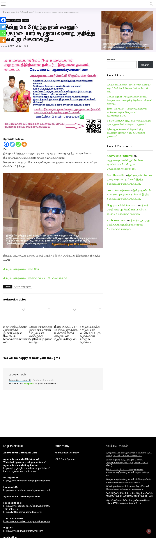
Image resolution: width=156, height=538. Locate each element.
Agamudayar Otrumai (120, 156)
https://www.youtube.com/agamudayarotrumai (27, 521)
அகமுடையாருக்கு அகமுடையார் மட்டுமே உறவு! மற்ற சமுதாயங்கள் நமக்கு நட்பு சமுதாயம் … (90, 334)
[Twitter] (12, 144)
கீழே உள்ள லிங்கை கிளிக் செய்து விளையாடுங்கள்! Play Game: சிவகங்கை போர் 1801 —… (128, 501)
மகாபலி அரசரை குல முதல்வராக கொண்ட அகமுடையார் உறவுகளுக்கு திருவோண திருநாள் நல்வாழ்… (40, 334)
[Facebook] (6, 144)
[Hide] (1, 46)
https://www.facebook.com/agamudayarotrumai (28, 506)
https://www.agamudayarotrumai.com (23, 530)
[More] (24, 144)
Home (6, 12)
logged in (29, 383)
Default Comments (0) (20, 380)
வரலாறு (25, 20)
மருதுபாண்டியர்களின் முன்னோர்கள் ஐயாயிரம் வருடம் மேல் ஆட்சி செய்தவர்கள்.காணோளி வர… (16, 334)
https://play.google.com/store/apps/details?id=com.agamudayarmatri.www (26, 470)
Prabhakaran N (116, 220)
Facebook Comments (43, 380)
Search (111, 59)
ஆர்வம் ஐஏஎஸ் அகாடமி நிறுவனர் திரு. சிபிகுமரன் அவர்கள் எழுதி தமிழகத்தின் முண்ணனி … (126, 133)
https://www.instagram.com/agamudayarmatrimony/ (30, 480)
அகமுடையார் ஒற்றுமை (12, 20)
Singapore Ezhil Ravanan (121, 205)
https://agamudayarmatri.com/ (29, 462)
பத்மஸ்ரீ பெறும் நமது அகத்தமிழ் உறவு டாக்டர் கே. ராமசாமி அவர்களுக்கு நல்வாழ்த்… (127, 210)
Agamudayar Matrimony (67, 452)
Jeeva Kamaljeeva (118, 190)
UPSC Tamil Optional (65, 459)
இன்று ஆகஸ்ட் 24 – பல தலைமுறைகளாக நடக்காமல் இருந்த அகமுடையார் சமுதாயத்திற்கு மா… (66, 333)
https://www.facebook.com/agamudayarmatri (27, 490)
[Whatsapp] (18, 144)
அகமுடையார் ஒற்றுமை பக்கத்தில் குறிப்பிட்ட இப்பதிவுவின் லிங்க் (35, 278)
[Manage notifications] (148, 531)
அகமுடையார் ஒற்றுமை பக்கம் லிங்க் (21, 269)
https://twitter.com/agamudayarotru (22, 512)
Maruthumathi (115, 175)
